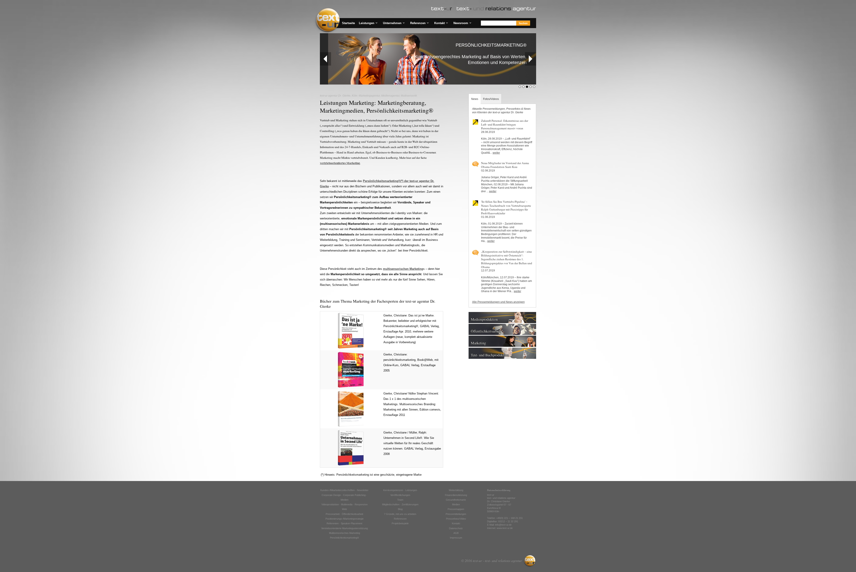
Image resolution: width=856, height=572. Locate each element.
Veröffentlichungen (400, 495)
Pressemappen (456, 509)
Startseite (348, 23)
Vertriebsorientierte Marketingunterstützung (344, 528)
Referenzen (418, 23)
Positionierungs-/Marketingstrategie (344, 518)
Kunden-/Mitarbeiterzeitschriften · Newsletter (344, 490)
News (474, 98)
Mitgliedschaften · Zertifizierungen (400, 504)
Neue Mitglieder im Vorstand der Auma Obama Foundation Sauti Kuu (505, 165)
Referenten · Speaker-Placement (344, 523)
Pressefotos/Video (456, 518)
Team (400, 499)
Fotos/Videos (491, 98)
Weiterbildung (456, 490)
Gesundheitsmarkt (456, 499)
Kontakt (439, 23)
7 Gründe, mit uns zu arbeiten (400, 514)
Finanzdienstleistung (456, 495)
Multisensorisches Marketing (344, 533)
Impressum (456, 537)
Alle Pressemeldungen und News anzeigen (498, 302)
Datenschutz (456, 528)
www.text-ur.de (505, 528)
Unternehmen (392, 23)
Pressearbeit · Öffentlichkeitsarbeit (344, 514)
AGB (456, 533)
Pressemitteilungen (456, 514)
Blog (400, 509)
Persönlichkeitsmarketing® (344, 537)
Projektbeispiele (400, 523)
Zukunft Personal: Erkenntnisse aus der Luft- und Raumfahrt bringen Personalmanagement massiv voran (504, 124)
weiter (496, 152)
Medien (456, 504)
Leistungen (366, 23)
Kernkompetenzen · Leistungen (400, 490)
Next (530, 59)
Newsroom (460, 23)
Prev (325, 59)
